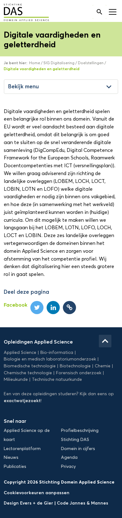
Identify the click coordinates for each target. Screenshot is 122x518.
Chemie (102, 366)
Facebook (15, 305)
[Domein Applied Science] (22, 13)
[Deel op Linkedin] (53, 307)
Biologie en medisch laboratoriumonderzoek (50, 359)
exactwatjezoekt (22, 400)
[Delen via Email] (69, 307)
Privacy (68, 466)
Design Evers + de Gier (29, 503)
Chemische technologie (28, 373)
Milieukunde (16, 379)
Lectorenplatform (22, 448)
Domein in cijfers (78, 448)
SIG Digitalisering (58, 62)
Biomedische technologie (30, 366)
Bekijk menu (61, 87)
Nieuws (11, 457)
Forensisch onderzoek (78, 373)
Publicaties (15, 466)
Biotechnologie (75, 366)
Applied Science (20, 352)
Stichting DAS (75, 439)
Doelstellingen (91, 62)
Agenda (69, 457)
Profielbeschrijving (80, 430)
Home (34, 62)
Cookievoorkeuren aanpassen (36, 492)
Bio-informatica (56, 352)
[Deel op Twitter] (36, 307)
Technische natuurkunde (57, 379)
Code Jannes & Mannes (82, 503)
